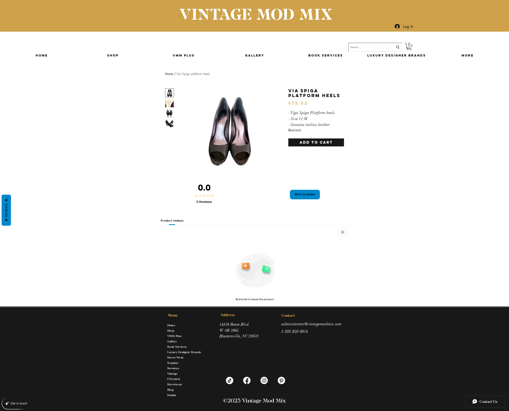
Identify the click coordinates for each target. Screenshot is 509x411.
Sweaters (173, 368)
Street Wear (175, 357)
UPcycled (173, 379)
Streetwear (174, 384)
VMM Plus (174, 336)
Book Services (177, 347)
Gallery (172, 341)
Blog (170, 390)
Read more (294, 129)
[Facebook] (247, 380)
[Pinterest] (281, 380)
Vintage (172, 373)
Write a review (305, 194)
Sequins (172, 363)
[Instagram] (264, 380)
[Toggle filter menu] (342, 232)
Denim (171, 395)
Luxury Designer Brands (184, 352)
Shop (170, 330)
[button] (409, 46)
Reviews (6, 210)
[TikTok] (229, 380)
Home (169, 74)
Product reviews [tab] (172, 221)
